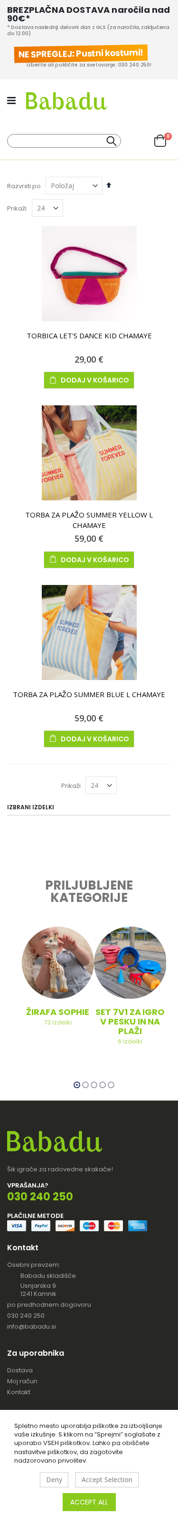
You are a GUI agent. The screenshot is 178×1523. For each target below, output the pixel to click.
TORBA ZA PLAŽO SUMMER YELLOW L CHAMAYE (89, 520)
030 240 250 (26, 1315)
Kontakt (18, 1392)
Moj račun (22, 1381)
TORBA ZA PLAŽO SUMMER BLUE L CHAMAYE (89, 694)
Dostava (20, 1370)
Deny (54, 1479)
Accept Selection (107, 1479)
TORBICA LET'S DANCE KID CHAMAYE (89, 335)
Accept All (89, 1502)
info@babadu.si (31, 1326)
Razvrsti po (24, 186)
